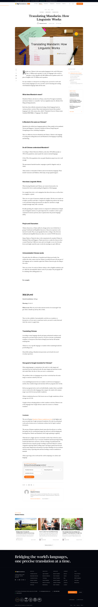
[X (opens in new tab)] (17, 579)
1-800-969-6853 (56, 591)
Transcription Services (34, 582)
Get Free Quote (72, 592)
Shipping (78, 605)
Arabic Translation (56, 584)
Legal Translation (45, 573)
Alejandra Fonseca (43, 23)
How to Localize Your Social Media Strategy (48, 531)
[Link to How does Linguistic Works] (21, 181)
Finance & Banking (46, 580)
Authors (63, 3)
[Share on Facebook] (16, 78)
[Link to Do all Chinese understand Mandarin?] (21, 147)
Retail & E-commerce (46, 582)
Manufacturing (45, 584)
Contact (80, 592)
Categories (52, 3)
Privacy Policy (76, 575)
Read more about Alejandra (35, 498)
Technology (45, 578)
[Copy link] (16, 81)
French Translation (56, 575)
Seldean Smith (43, 539)
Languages (48, 12)
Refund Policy (76, 582)
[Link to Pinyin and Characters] (21, 223)
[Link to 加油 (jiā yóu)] (21, 294)
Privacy (71, 605)
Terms (74, 605)
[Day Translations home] (21, 4)
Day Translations (45, 498)
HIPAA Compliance (77, 578)
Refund (82, 605)
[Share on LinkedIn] (16, 76)
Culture (52, 9)
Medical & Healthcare (46, 575)
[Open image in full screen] (49, 46)
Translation (55, 12)
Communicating (19, 538)
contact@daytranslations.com (45, 591)
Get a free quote (28, 476)
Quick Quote (79, 3)
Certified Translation (33, 580)
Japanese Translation (57, 582)
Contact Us (65, 582)
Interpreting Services (48, 469)
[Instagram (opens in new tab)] (21, 579)
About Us (65, 573)
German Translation (56, 580)
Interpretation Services (34, 575)
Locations (65, 584)
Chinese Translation (56, 578)
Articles (40, 3)
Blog (29, 3)
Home (36, 3)
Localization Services (29, 473)
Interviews (58, 3)
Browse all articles (48, 545)
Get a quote (72, 111)
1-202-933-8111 (19, 593)
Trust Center (76, 580)
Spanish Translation (56, 573)
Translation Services (29, 469)
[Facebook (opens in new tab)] (15, 579)
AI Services (32, 584)
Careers (65, 575)
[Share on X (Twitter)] (16, 73)
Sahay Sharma (20, 539)
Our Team (65, 580)
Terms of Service (77, 573)
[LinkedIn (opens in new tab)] (19, 579)
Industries (46, 3)
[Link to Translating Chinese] (21, 331)
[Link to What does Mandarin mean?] (21, 94)
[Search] (70, 4)
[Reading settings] (73, 4)
